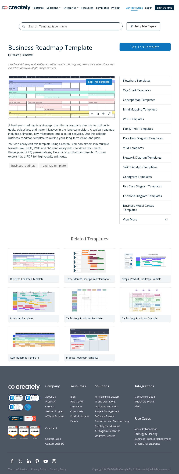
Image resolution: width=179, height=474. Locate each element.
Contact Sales (134, 7)
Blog (73, 396)
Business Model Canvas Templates (138, 208)
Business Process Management (153, 438)
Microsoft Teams (145, 401)
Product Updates (79, 416)
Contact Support (54, 443)
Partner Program (54, 411)
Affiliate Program (55, 416)
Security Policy (58, 469)
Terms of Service (17, 469)
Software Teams (104, 416)
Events (74, 421)
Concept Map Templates (139, 100)
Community (76, 411)
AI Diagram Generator (107, 431)
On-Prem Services (105, 435)
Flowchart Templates (137, 81)
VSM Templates (133, 148)
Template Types (145, 26)
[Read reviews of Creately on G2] (30, 418)
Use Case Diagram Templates (142, 186)
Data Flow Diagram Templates (143, 138)
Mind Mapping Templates (140, 109)
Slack (138, 406)
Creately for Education (107, 426)
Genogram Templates (137, 177)
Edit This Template (99, 81)
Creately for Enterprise (147, 443)
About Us (50, 396)
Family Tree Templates (138, 129)
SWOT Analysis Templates (140, 167)
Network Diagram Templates (142, 157)
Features (38, 7)
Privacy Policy (38, 469)
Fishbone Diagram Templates (142, 196)
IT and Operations (105, 401)
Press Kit (50, 401)
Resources (87, 7)
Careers (49, 406)
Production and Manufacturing (112, 421)
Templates (102, 7)
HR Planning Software (107, 396)
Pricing (115, 7)
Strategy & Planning (146, 434)
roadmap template (53, 165)
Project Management (107, 411)
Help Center (77, 401)
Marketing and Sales (106, 406)
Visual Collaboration (146, 429)
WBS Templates (133, 119)
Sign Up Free (164, 7)
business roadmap (23, 165)
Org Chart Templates (137, 90)
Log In (148, 7)
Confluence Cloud (145, 396)
